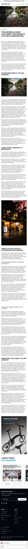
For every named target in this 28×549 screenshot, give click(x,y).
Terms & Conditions (5, 527)
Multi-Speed (3, 513)
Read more (7, 483)
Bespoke (3, 519)
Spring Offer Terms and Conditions (6, 532)
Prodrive (16, 523)
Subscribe (22, 499)
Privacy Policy (4, 529)
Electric (2, 517)
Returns (16, 521)
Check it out (7, 450)
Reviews (16, 519)
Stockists (16, 511)
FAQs (16, 515)
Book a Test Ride (18, 517)
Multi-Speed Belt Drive (6, 515)
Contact (16, 513)
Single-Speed (4, 511)
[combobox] (14, 543)
